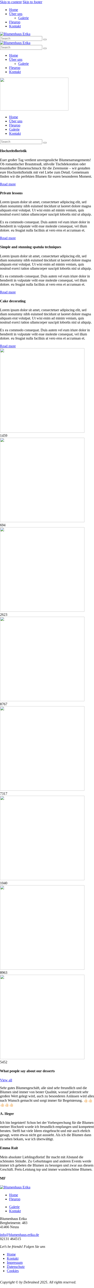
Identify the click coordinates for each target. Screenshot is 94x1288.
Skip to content (11, 2)
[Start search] (45, 39)
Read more (8, 184)
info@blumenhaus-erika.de (19, 1235)
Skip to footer (32, 2)
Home (13, 1195)
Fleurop (14, 1199)
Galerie (14, 1207)
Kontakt (15, 1211)
